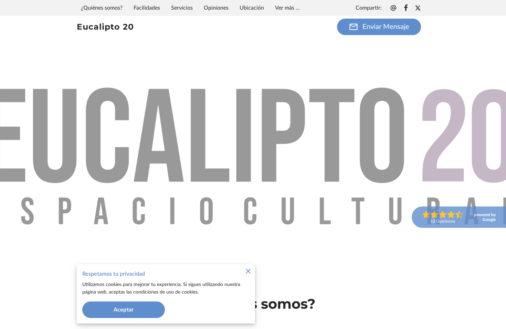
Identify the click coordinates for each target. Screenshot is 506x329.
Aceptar (124, 309)
